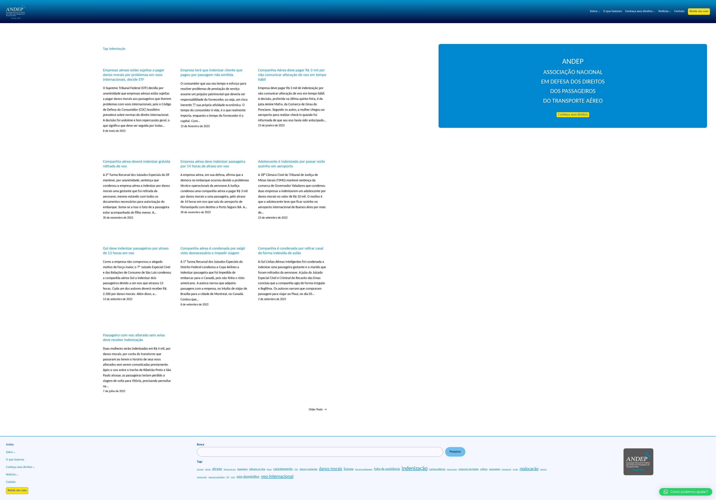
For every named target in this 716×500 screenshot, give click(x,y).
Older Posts (318, 409)
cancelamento (283, 469)
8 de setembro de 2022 (194, 304)
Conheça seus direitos (573, 114)
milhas (483, 469)
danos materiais (308, 469)
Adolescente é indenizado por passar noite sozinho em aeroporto (291, 164)
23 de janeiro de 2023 (271, 125)
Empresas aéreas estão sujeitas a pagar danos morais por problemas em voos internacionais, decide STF (133, 75)
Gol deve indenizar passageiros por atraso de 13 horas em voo (136, 251)
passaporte (506, 470)
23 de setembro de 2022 (273, 217)
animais (200, 470)
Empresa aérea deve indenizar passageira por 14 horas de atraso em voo (212, 164)
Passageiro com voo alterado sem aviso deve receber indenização (134, 337)
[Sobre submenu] (599, 11)
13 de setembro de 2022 (117, 299)
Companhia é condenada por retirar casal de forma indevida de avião (290, 251)
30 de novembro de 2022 (118, 217)
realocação (529, 469)
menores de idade (468, 469)
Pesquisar (455, 451)
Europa (349, 469)
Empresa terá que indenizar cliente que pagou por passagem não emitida (211, 72)
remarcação (202, 477)
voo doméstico (248, 477)
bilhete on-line (257, 469)
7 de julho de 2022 (114, 391)
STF (227, 477)
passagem (494, 469)
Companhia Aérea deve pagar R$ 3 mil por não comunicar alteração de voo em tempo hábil (292, 75)
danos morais (330, 469)
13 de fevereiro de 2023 (195, 126)
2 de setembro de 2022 (272, 299)
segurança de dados (216, 477)
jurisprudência (437, 469)
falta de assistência (387, 469)
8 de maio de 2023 (114, 131)
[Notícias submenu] (670, 11)
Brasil (269, 470)
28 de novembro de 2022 (195, 212)
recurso (543, 470)
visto (233, 477)
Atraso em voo (230, 470)
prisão (515, 470)
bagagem (242, 469)
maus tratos (452, 470)
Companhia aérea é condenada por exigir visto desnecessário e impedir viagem (212, 251)
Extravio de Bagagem (363, 470)
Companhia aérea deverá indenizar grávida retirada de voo (136, 164)
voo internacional (277, 476)
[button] (685, 492)
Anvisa (208, 470)
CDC (296, 470)
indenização (415, 468)
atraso (217, 469)
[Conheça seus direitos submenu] (654, 11)
